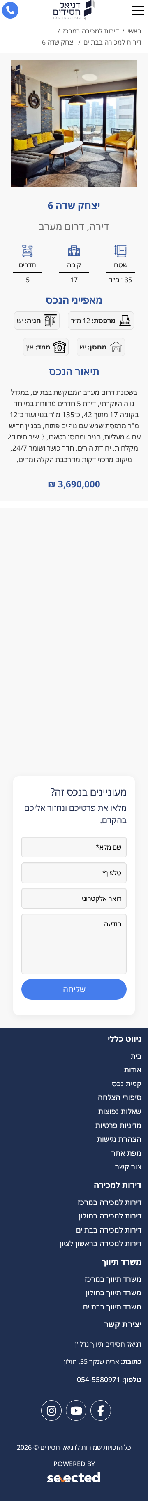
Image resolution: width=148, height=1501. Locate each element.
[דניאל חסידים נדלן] (74, 10)
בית (136, 1056)
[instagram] (51, 1410)
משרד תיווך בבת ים (112, 1306)
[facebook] (100, 1410)
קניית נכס (126, 1083)
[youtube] (76, 1410)
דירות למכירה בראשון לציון (100, 1243)
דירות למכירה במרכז (109, 1202)
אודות (132, 1069)
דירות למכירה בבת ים (108, 1230)
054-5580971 (98, 1379)
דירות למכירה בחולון (110, 1216)
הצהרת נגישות (119, 1139)
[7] (74, 123)
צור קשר (128, 1166)
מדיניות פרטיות (118, 1125)
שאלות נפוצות (119, 1111)
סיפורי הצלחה (119, 1097)
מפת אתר (126, 1153)
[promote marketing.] (74, 1478)
